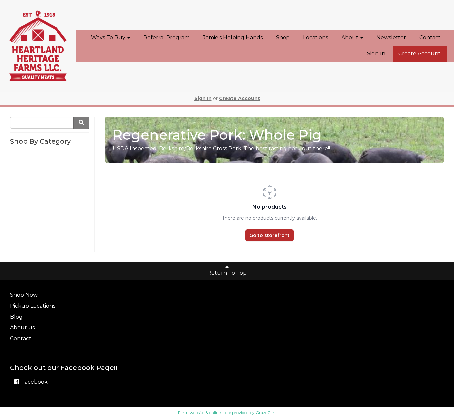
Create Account (419, 54)
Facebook (34, 382)
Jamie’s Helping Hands (233, 37)
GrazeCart (266, 412)
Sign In (376, 54)
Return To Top (227, 273)
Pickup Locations (32, 306)
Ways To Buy (109, 37)
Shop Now (24, 295)
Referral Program (166, 37)
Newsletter (391, 37)
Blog (16, 317)
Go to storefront (269, 235)
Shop (283, 37)
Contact (430, 37)
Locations (315, 37)
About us (22, 327)
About (350, 37)
